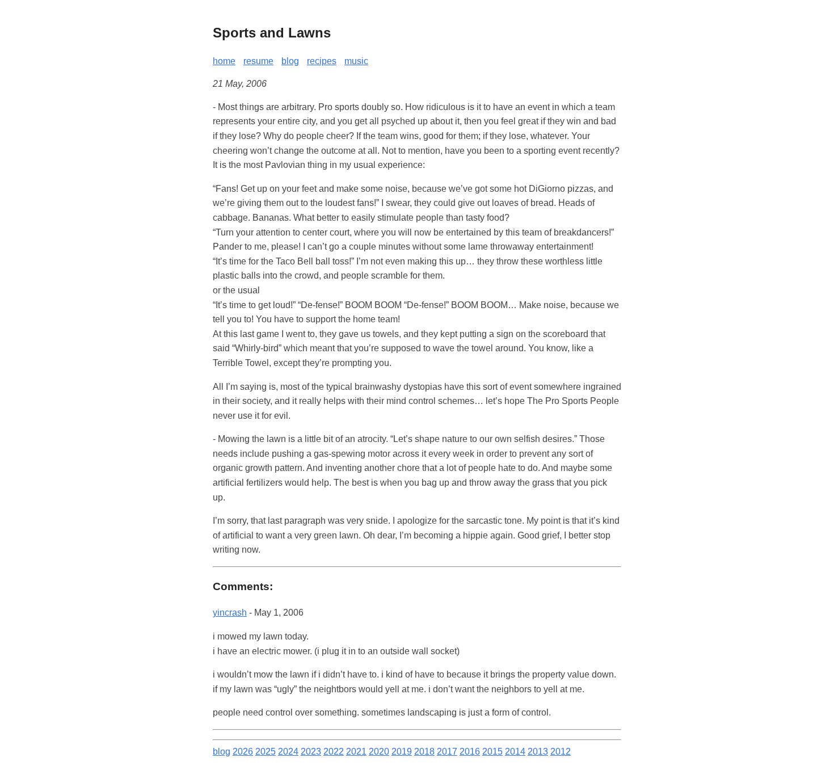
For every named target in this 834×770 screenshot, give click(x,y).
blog (290, 61)
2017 (447, 751)
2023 (311, 751)
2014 (515, 751)
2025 (265, 751)
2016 (470, 751)
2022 (333, 751)
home (224, 61)
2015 (492, 751)
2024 (288, 751)
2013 (538, 751)
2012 (560, 751)
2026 (243, 751)
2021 (356, 751)
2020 (379, 751)
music (356, 61)
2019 (401, 751)
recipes (321, 61)
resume (258, 61)
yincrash (230, 612)
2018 (424, 751)
